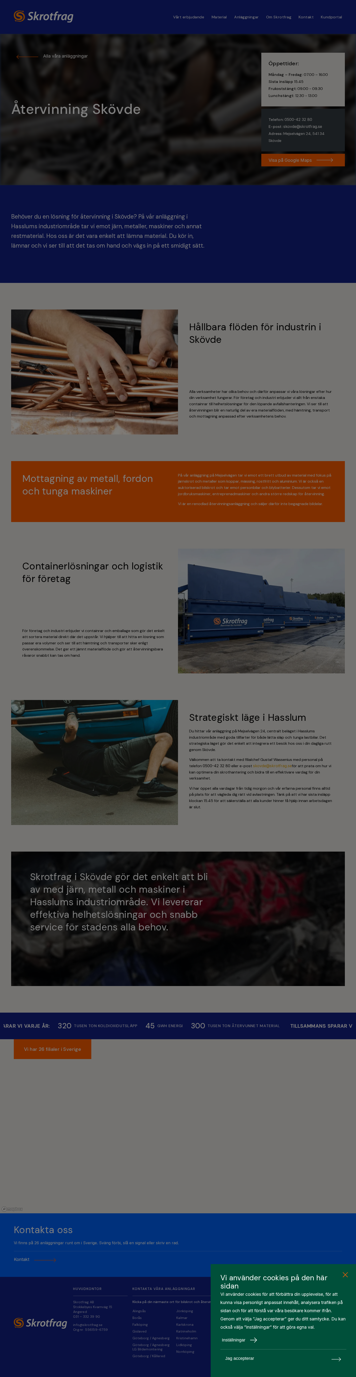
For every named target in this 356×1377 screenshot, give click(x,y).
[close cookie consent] (345, 1275)
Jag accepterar (239, 1358)
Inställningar (233, 1340)
